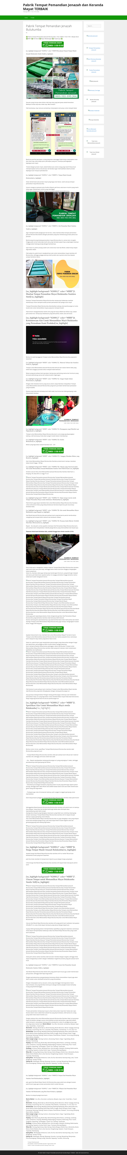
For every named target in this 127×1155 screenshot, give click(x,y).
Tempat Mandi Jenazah (33, 1142)
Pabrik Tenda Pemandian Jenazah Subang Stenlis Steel (41, 1145)
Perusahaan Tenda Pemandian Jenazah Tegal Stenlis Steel (42, 1143)
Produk (32, 17)
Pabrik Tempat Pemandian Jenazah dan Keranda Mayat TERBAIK (63, 7)
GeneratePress (85, 1152)
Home (26, 17)
